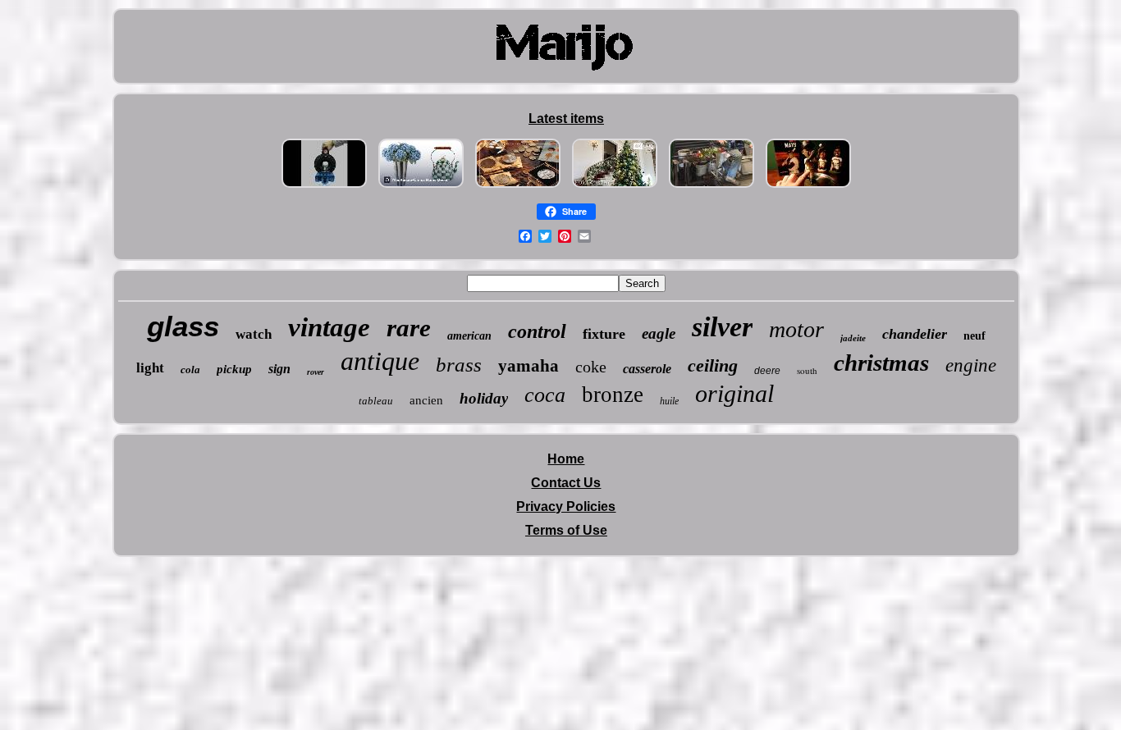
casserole (647, 369)
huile (669, 401)
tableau (376, 401)
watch (254, 334)
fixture (604, 334)
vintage (329, 327)
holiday (484, 398)
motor (796, 329)
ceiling (713, 365)
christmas (881, 362)
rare (409, 327)
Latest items (566, 118)
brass (459, 365)
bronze (612, 394)
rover (315, 371)
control (537, 331)
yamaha (528, 366)
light (150, 368)
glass (183, 326)
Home (565, 459)
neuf (974, 336)
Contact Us (566, 483)
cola (190, 369)
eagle (658, 333)
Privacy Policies (565, 506)
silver (722, 327)
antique (380, 361)
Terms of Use (566, 530)
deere (767, 370)
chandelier (914, 334)
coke (590, 367)
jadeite (853, 338)
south (807, 370)
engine (970, 365)
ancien (426, 400)
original (734, 393)
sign (279, 369)
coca (544, 395)
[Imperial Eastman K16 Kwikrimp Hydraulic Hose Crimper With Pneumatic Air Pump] (324, 187)
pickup (234, 369)
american (469, 336)
